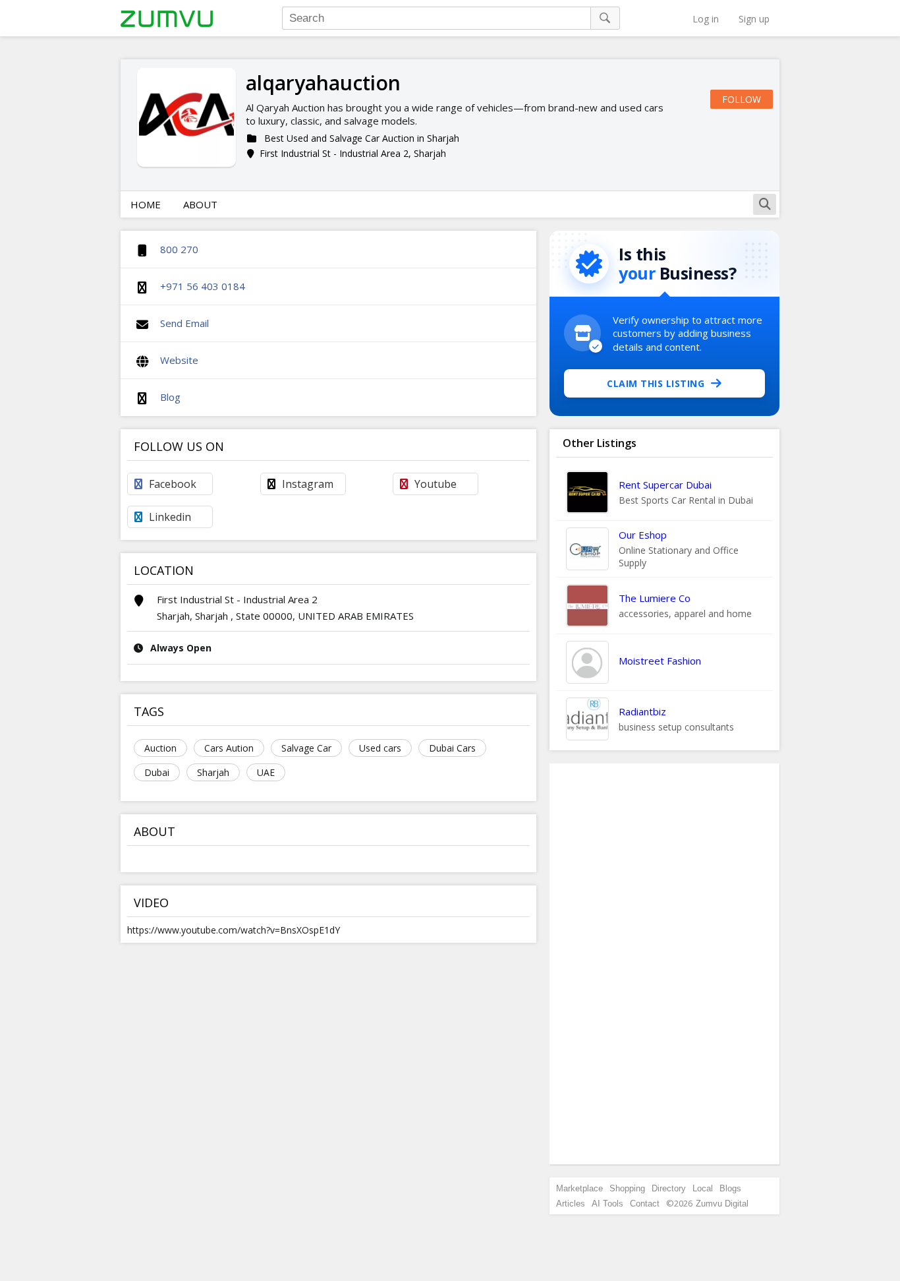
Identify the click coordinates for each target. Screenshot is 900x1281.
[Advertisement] (665, 964)
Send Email (184, 323)
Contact (645, 1203)
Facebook (172, 484)
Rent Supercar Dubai (665, 484)
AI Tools (607, 1203)
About (200, 204)
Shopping (627, 1188)
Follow (741, 99)
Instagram (307, 484)
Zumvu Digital (722, 1203)
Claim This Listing (655, 383)
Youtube (435, 484)
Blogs (730, 1188)
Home (145, 204)
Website (179, 360)
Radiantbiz (642, 711)
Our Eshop (643, 534)
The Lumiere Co (654, 598)
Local (702, 1188)
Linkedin (170, 517)
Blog (170, 396)
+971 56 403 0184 (202, 286)
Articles (570, 1203)
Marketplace (579, 1188)
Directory (669, 1188)
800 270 (179, 249)
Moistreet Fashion (660, 660)
